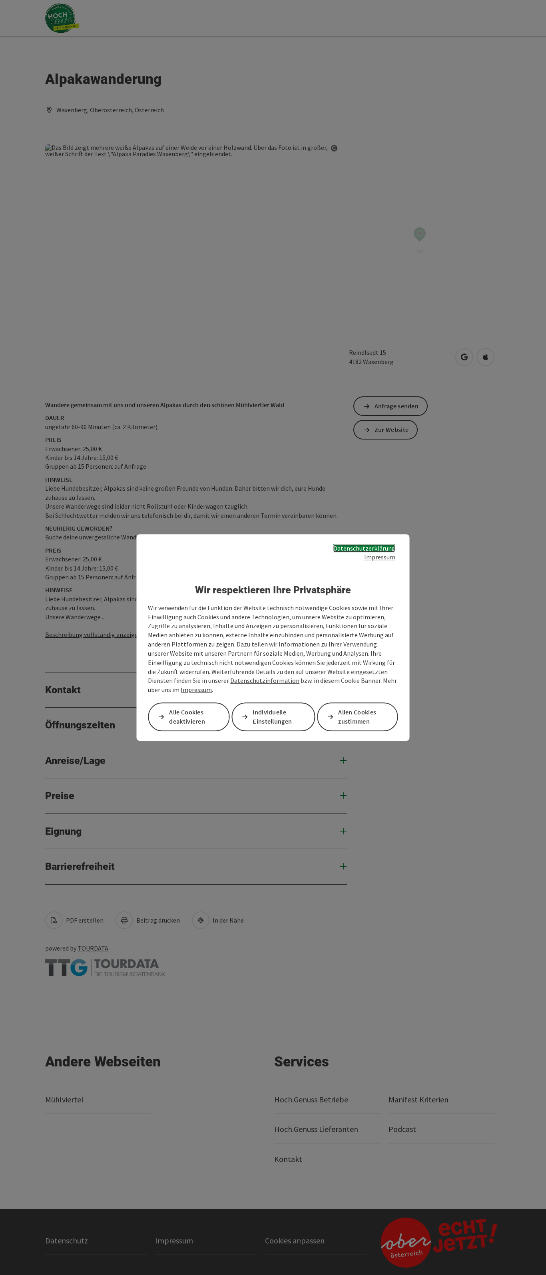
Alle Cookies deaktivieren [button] (187, 716)
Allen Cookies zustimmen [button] (357, 716)
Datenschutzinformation (264, 681)
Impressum (379, 557)
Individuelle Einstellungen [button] (272, 716)
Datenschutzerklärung (364, 548)
